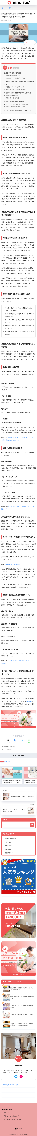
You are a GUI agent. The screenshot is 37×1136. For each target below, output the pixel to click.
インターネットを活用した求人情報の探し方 (18, 104)
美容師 (10, 750)
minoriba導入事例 (10, 838)
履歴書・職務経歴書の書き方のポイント (17, 106)
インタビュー (9, 842)
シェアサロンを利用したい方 (12, 1120)
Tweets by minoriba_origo (9, 1085)
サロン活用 (8, 849)
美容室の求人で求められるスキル (15, 87)
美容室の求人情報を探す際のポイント (16, 78)
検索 (32, 825)
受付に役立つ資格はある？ (13, 98)
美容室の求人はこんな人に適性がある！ (17, 89)
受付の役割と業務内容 (12, 95)
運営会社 (6, 1112)
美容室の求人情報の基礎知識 (12, 73)
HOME (19, 1129)
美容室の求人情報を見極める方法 (14, 101)
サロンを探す (9, 845)
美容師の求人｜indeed (13, 564)
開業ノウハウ (14, 747)
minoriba (29, 701)
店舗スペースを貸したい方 (11, 1116)
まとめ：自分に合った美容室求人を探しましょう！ (19, 110)
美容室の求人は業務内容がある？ (15, 76)
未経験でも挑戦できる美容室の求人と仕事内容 (17, 93)
